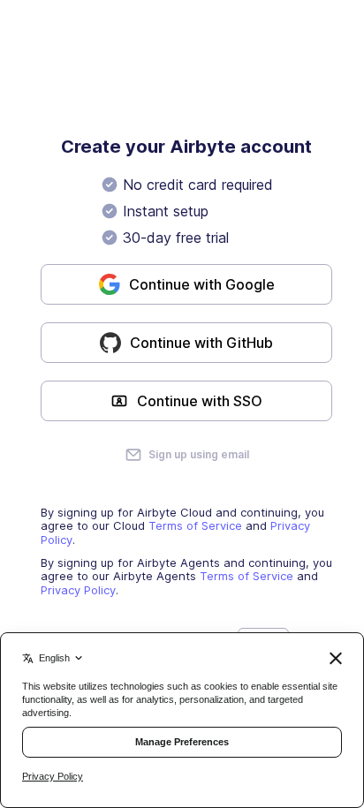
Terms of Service (195, 525)
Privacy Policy (78, 590)
